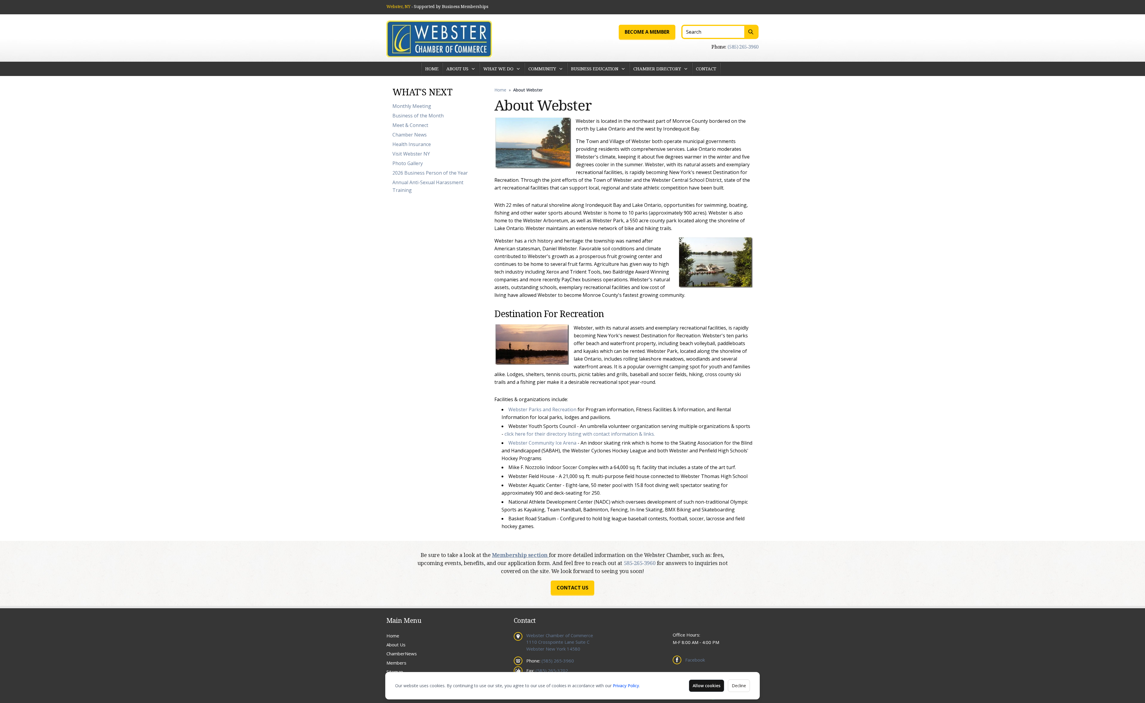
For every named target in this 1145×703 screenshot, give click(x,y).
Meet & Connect (410, 125)
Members (396, 663)
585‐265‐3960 (640, 563)
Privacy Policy (626, 685)
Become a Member (647, 32)
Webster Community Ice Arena (542, 443)
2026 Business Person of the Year (430, 173)
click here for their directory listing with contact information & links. (580, 434)
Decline (739, 685)
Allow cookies (706, 685)
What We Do (498, 69)
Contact (706, 69)
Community (542, 69)
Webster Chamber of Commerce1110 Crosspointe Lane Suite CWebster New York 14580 (559, 642)
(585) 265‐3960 (743, 47)
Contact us (572, 587)
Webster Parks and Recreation (542, 409)
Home (432, 69)
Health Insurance (411, 144)
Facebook (695, 660)
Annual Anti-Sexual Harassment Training (427, 186)
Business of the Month (418, 115)
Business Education (594, 69)
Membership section (520, 554)
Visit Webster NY (411, 153)
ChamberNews (401, 654)
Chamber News (409, 134)
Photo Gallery (407, 163)
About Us (457, 69)
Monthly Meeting (411, 106)
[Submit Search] (751, 32)
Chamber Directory (657, 69)
